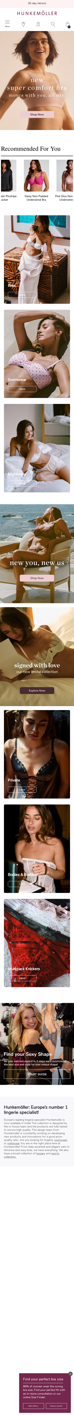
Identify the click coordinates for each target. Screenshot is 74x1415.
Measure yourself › (56, 1406)
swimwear (60, 1140)
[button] (70, 1374)
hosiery (40, 1153)
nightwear (13, 1143)
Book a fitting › (33, 1406)
